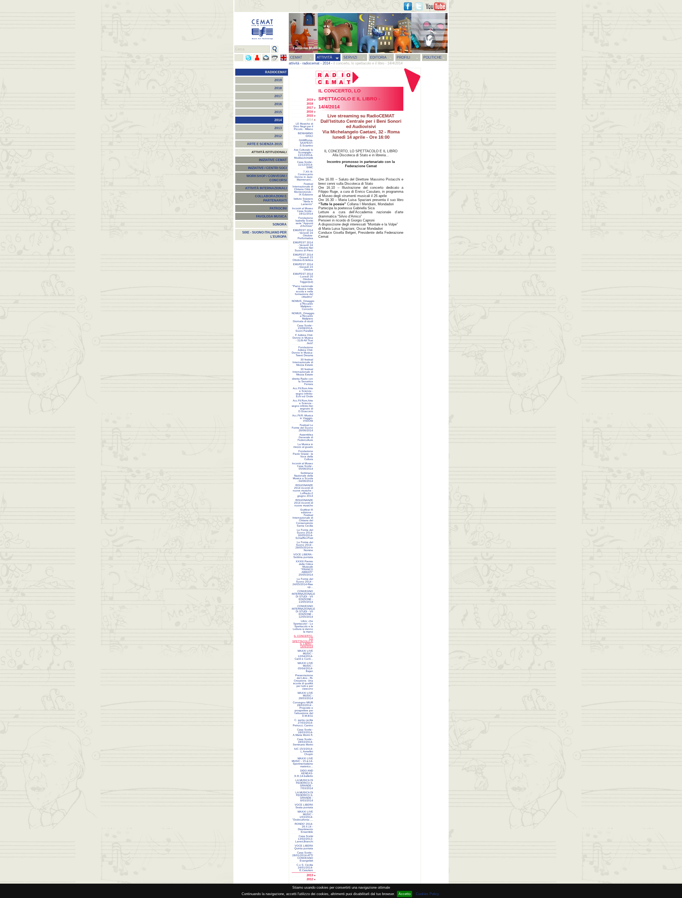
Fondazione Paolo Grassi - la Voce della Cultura (303, 455)
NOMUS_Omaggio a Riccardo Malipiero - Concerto (303, 305)
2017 (278, 96)
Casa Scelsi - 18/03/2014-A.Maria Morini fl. (303, 732)
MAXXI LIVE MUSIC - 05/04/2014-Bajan (305, 667)
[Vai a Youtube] (436, 6)
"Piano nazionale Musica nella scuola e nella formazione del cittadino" (302, 291)
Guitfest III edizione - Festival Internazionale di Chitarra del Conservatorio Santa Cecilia (303, 518)
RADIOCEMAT (276, 72)
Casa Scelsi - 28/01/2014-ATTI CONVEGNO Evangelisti (302, 856)
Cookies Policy (427, 894)
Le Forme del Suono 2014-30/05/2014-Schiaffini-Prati (304, 534)
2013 (278, 128)
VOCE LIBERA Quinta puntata (303, 847)
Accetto (405, 894)
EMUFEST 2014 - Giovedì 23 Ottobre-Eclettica (303, 257)
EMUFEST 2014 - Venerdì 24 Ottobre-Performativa (303, 234)
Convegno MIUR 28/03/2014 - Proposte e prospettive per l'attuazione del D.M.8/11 (303, 709)
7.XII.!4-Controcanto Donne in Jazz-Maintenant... (304, 175)
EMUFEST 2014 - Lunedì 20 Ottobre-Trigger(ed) (303, 278)
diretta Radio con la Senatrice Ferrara (302, 382)
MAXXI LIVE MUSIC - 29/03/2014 (305, 696)
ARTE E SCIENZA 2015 (264, 144)
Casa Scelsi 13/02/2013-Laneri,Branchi (304, 839)
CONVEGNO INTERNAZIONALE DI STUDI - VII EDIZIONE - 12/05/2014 (303, 611)
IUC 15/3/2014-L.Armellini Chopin (303, 752)
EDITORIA (378, 57)
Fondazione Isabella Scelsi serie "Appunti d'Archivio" (304, 222)
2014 (326, 63)
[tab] (316, 100)
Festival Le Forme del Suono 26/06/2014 (302, 428)
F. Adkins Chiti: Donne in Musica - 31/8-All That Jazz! (303, 339)
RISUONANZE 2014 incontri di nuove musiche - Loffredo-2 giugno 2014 (303, 490)
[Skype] (248, 57)
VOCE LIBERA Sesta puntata (304, 806)
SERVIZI (350, 57)
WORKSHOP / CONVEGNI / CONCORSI (266, 178)
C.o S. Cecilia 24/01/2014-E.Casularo (305, 868)
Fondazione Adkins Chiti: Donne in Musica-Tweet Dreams (302, 351)
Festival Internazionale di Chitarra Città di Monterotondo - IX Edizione (303, 189)
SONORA (280, 224)
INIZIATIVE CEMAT (273, 160)
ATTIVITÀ (324, 57)
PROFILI (403, 57)
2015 (278, 112)
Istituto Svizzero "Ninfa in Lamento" (303, 202)
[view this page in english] (283, 57)
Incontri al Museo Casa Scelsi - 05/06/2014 (302, 466)
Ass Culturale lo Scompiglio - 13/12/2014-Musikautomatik (303, 154)
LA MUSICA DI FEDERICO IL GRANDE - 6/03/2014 (304, 796)
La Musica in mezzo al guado (303, 445)
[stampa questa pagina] (274, 57)
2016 (278, 104)
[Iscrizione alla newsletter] (266, 57)
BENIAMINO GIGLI (305, 134)
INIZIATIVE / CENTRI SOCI (267, 168)
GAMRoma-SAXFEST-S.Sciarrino (306, 143)
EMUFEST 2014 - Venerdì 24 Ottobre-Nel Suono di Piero (303, 246)
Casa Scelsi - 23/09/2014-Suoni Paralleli (304, 328)
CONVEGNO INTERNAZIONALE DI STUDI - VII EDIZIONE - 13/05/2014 (303, 596)
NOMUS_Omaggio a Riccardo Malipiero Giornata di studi (303, 317)
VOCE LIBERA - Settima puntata (303, 556)
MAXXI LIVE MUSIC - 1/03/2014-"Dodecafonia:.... (302, 815)
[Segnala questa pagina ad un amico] (257, 57)
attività (294, 63)
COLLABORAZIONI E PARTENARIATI (271, 198)
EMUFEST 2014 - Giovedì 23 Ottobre (303, 267)
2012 (278, 136)
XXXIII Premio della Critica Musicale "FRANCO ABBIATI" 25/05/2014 (304, 568)
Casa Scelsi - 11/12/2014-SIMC (305, 165)
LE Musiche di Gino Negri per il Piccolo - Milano (303, 126)
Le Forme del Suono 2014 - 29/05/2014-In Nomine (304, 546)
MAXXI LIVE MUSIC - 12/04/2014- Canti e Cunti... (304, 655)
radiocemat (310, 63)
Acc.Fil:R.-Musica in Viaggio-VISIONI (302, 418)
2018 (278, 88)
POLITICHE (432, 57)
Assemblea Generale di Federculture (305, 437)
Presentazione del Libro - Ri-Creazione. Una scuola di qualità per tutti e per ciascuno (303, 682)
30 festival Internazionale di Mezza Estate (303, 362)
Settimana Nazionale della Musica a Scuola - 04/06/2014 (303, 477)
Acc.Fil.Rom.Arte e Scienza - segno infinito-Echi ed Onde (303, 392)
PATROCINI (278, 208)
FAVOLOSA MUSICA (271, 216)
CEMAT (296, 57)
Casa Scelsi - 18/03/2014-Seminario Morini (303, 742)
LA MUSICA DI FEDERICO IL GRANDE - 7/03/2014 (304, 784)
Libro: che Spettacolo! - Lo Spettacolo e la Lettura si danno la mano (303, 626)
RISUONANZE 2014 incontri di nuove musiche (303, 503)
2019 (278, 80)
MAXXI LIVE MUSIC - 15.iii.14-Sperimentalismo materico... (302, 762)
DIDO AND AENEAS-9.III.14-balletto (303, 773)
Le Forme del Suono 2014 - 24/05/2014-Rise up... (303, 583)
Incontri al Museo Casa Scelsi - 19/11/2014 (302, 211)
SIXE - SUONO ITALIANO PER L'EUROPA (264, 234)
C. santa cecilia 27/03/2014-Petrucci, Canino (303, 723)
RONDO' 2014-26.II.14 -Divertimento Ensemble (304, 828)
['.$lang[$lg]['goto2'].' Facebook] (408, 6)
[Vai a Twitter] (419, 6)
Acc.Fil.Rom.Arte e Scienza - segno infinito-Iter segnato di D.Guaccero (302, 406)
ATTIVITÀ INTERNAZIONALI (266, 188)
